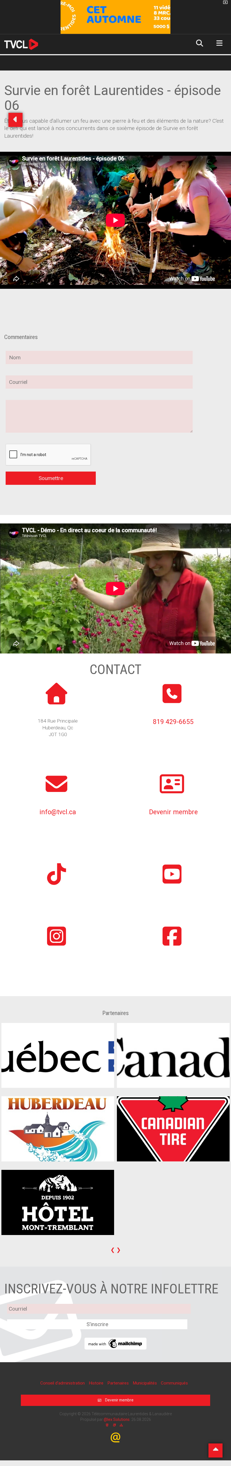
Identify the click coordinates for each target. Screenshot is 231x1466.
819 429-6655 (173, 722)
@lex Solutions (117, 1419)
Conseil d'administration (63, 1383)
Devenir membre (173, 812)
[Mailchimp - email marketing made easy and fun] (115, 1343)
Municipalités (145, 1383)
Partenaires (118, 1383)
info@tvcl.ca (57, 812)
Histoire (97, 1383)
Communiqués (174, 1383)
